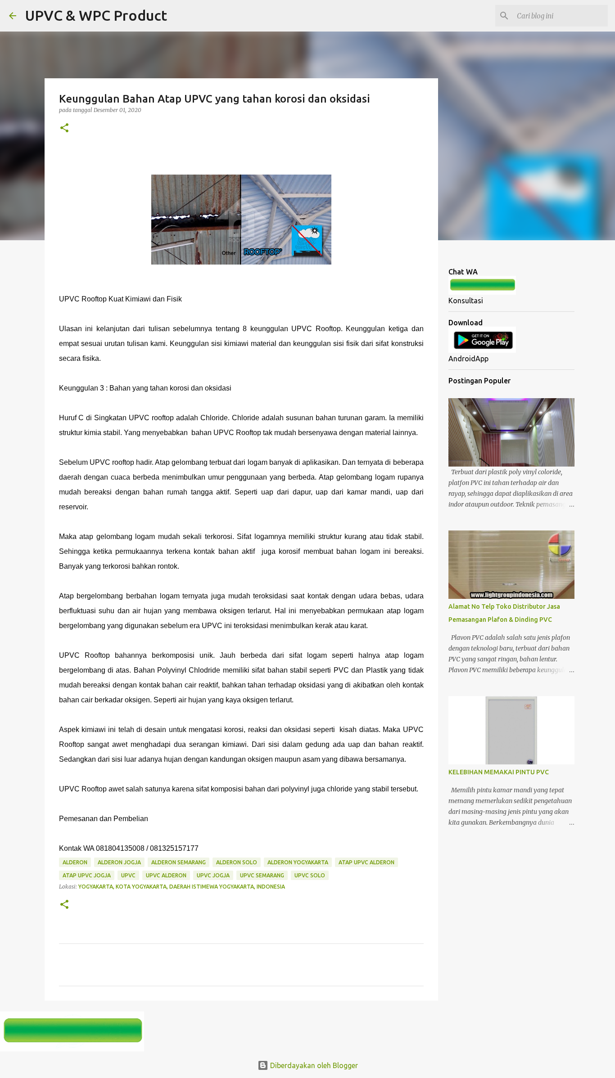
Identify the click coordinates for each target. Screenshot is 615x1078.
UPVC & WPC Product (96, 15)
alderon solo (236, 862)
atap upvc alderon (366, 862)
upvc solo (309, 875)
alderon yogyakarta (297, 862)
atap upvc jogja (87, 875)
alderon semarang (178, 862)
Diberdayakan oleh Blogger (313, 1065)
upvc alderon (166, 875)
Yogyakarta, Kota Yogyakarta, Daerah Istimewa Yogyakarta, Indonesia (181, 886)
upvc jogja (213, 875)
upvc (128, 875)
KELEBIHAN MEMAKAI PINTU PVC (498, 772)
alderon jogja (119, 862)
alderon (75, 862)
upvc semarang (262, 875)
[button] (64, 128)
